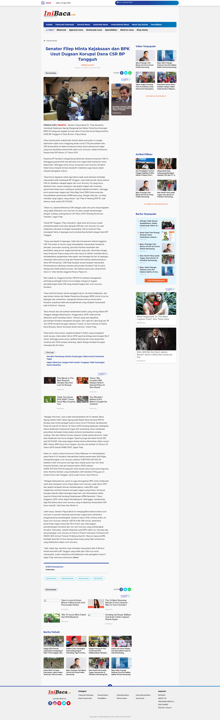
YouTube (70, 706)
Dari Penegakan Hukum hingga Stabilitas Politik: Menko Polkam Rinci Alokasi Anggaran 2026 (145, 173)
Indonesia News (100, 24)
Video (51, 30)
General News (83, 24)
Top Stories (143, 30)
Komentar (52, 73)
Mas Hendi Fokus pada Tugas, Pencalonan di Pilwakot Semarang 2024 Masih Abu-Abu (166, 195)
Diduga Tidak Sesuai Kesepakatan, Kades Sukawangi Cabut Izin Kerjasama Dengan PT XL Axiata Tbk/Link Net (150, 223)
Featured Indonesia (65, 24)
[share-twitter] (126, 73)
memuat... (51, 569)
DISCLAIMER (163, 704)
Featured (62, 30)
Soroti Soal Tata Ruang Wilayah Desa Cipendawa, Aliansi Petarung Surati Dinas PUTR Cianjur (149, 234)
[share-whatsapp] (130, 73)
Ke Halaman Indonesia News (155, 204)
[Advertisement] (130, 14)
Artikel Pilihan (144, 154)
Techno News (128, 30)
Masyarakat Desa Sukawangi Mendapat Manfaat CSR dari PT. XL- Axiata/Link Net (166, 173)
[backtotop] (110, 686)
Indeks (49, 24)
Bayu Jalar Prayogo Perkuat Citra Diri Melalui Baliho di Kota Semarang (166, 65)
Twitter (65, 706)
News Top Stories (140, 24)
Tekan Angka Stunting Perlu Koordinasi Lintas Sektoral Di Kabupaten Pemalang (144, 87)
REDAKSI (161, 695)
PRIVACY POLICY (165, 708)
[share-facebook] (121, 73)
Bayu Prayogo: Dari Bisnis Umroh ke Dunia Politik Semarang (144, 65)
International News (120, 24)
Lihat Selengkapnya (155, 280)
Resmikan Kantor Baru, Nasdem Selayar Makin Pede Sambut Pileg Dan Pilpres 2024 (166, 87)
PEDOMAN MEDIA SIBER (167, 701)
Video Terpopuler (146, 46)
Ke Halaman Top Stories (155, 96)
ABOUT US (162, 698)
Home (48, 3)
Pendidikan (156, 24)
